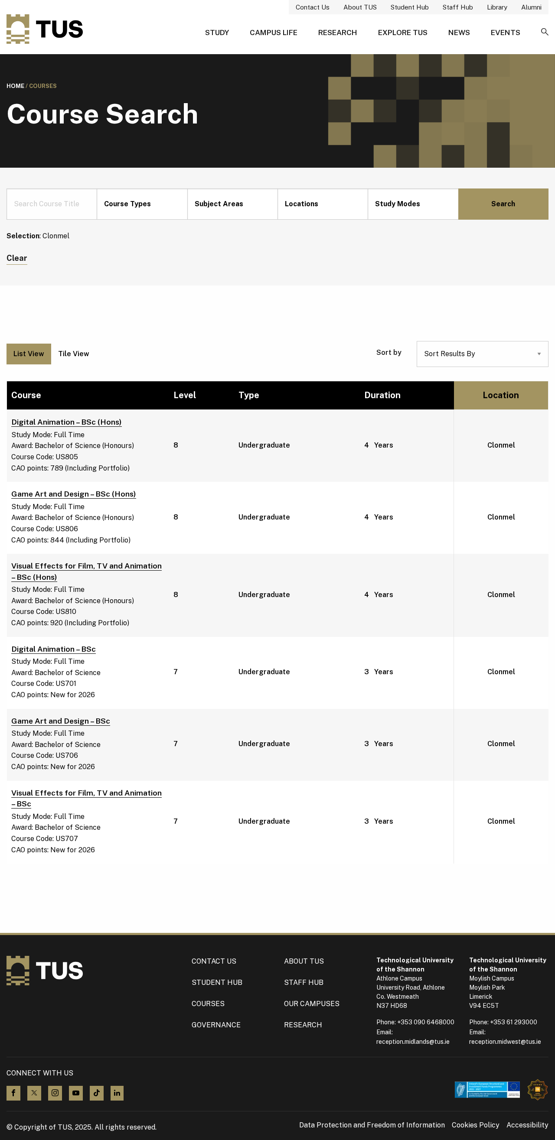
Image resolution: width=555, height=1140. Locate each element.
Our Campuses (312, 1004)
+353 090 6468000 (425, 1022)
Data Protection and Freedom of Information (372, 1125)
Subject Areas (219, 204)
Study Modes (397, 204)
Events (505, 32)
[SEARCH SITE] (544, 32)
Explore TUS (403, 32)
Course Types (127, 204)
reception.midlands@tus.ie (413, 1041)
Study (217, 32)
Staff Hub (458, 7)
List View (28, 354)
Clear (17, 258)
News (459, 32)
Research (337, 32)
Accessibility (527, 1125)
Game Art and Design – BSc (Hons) (73, 493)
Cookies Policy (476, 1125)
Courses (208, 1004)
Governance (216, 1025)
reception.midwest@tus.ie (505, 1041)
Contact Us (313, 7)
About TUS (360, 7)
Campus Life (273, 32)
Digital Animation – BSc (53, 648)
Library (497, 7)
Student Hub (410, 7)
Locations (301, 204)
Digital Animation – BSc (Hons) (66, 421)
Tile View (73, 354)
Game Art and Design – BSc (60, 720)
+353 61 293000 (513, 1022)
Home (15, 86)
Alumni (531, 7)
